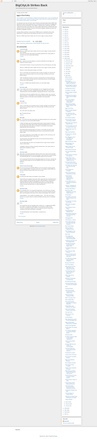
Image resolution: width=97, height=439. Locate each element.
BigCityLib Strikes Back (31, 5)
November (68, 61)
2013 (65, 50)
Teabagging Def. (69, 217)
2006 (65, 412)
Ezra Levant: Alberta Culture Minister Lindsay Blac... (69, 101)
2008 (65, 408)
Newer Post (20, 222)
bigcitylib (23, 41)
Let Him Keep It (68, 317)
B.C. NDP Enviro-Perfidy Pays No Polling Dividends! (70, 259)
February (68, 403)
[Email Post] (33, 41)
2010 (65, 56)
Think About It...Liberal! (70, 219)
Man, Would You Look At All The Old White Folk (70, 320)
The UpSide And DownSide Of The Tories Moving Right (70, 237)
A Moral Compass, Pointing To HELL (69, 295)
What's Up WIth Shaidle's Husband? (71, 111)
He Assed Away (68, 79)
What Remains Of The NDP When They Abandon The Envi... (70, 268)
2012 (65, 52)
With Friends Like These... (71, 141)
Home (37, 222)
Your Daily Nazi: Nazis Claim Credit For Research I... (70, 272)
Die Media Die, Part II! (70, 88)
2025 (65, 29)
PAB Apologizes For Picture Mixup (69, 144)
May (67, 73)
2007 (65, 410)
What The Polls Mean (70, 132)
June (67, 71)
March (67, 402)
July (67, 69)
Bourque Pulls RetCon (70, 188)
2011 (65, 54)
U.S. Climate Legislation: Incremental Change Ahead (70, 331)
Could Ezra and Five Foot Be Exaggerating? (71, 241)
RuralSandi (22, 188)
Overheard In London (70, 352)
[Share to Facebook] (40, 41)
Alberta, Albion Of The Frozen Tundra (70, 147)
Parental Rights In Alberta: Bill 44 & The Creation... (71, 86)
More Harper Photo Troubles (69, 365)
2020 (65, 37)
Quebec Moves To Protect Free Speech (71, 155)
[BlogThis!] (37, 41)
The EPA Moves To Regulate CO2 (69, 211)
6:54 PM (21, 198)
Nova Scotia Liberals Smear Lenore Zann (70, 310)
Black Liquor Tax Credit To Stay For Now (71, 123)
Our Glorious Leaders (70, 117)
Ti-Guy (21, 59)
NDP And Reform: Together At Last (69, 228)
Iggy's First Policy (69, 108)
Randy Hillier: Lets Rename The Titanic (70, 306)
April (67, 75)
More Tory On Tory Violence (69, 315)
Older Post (55, 222)
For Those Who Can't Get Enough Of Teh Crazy (71, 126)
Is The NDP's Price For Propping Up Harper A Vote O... (70, 182)
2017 (65, 42)
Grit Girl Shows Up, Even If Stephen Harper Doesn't (70, 376)
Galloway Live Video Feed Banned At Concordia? (71, 397)
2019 (65, 39)
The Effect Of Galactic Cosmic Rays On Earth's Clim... (70, 245)
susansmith (22, 49)
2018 (65, 40)
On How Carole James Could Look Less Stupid (71, 162)
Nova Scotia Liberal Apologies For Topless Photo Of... (70, 303)
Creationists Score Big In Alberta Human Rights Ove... (70, 96)
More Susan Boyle (69, 226)
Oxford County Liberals (25, 165)
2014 (65, 48)
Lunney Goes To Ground (70, 354)
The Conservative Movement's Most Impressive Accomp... (70, 387)
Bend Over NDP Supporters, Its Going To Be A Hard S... (70, 192)
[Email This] (36, 41)
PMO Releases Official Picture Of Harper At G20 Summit (70, 372)
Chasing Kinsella (69, 288)
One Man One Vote (45, 43)
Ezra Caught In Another (70, 362)
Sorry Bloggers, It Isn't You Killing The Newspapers (70, 138)
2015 (65, 46)
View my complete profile (68, 423)
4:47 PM (21, 172)
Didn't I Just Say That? (70, 297)
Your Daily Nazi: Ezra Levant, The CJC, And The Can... (70, 114)
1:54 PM (21, 114)
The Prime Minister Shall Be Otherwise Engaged (71, 284)
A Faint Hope (68, 194)
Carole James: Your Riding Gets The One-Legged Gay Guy (70, 159)
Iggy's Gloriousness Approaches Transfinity (71, 323)
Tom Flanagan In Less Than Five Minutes (70, 231)
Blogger (55, 436)
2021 (65, 35)
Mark (21, 101)
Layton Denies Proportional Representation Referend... (69, 177)
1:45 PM (21, 98)
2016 (65, 44)
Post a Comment (21, 216)
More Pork (67, 234)
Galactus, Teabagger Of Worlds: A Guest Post (70, 186)
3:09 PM (21, 163)
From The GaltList (69, 264)
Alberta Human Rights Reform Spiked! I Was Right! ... (70, 105)
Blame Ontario (68, 77)
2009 (65, 58)
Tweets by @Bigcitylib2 (68, 12)
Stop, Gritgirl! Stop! (69, 299)
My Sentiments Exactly (70, 281)
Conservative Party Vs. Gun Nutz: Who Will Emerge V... (70, 223)
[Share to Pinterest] (41, 41)
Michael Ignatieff (36, 43)
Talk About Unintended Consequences (70, 279)
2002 (65, 414)
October (68, 63)
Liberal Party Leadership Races (26, 43)
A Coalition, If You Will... (70, 90)
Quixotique (22, 87)
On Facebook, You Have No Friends (70, 202)
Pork (66, 286)
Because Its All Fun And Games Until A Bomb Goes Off (70, 255)
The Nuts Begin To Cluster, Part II (69, 394)
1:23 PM (21, 56)
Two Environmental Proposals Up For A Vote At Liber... (70, 291)
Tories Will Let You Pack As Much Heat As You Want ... (70, 198)
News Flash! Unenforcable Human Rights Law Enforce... (70, 82)
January (68, 405)
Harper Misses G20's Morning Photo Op (70, 383)
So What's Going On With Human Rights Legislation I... (71, 338)
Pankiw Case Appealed (70, 325)
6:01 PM (21, 185)
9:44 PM (21, 213)
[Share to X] (38, 41)
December (68, 60)
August (67, 67)
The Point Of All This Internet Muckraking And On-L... (70, 349)
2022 (65, 33)
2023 (65, 31)
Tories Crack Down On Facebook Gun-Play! (70, 173)
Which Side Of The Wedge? (69, 276)
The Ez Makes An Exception (69, 170)
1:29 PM (21, 84)
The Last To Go (68, 312)
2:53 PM (21, 149)
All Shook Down (68, 334)
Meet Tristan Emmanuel (70, 149)
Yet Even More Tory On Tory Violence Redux (70, 120)
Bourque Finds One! (69, 262)
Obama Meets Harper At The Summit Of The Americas (70, 215)
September (68, 65)
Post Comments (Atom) (40, 226)
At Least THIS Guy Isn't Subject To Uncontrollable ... (70, 345)
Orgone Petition (68, 399)
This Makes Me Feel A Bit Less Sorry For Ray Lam (71, 166)
